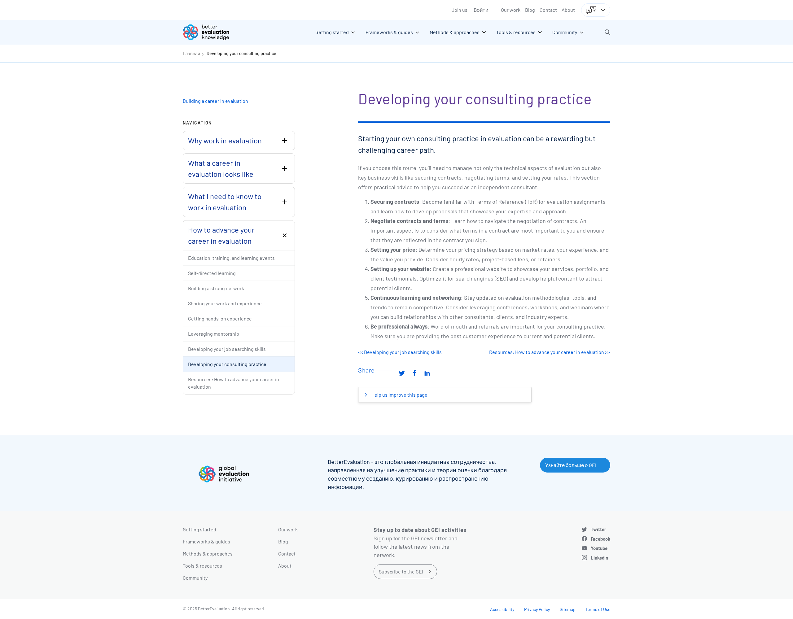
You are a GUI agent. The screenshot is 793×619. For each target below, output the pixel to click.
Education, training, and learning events (231, 258)
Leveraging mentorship (213, 334)
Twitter (598, 529)
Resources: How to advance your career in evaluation (233, 383)
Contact (548, 10)
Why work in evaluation (225, 140)
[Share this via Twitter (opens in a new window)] (401, 372)
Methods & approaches (208, 553)
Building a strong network (216, 288)
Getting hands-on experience (220, 318)
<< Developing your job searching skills (400, 352)
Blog (530, 10)
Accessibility (502, 609)
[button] (607, 32)
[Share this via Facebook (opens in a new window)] (414, 372)
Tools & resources (202, 566)
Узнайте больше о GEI (570, 465)
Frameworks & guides (206, 541)
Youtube (599, 548)
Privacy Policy (537, 609)
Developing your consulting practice (241, 53)
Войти (481, 10)
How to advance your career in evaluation (221, 235)
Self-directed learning (212, 273)
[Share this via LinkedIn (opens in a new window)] (427, 372)
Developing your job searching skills (227, 349)
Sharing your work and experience (225, 303)
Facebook (600, 539)
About (568, 10)
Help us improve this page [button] (398, 395)
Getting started (199, 529)
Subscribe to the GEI (401, 571)
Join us (459, 10)
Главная (191, 53)
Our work (510, 10)
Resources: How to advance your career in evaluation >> (549, 352)
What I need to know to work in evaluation (224, 202)
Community (195, 578)
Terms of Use (597, 609)
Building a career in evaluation (215, 101)
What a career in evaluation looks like (220, 168)
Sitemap (568, 609)
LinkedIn (599, 557)
